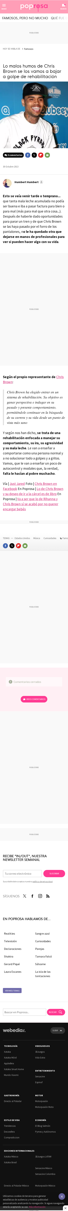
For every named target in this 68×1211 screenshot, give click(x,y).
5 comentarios (15, 155)
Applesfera (9, 1063)
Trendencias (10, 1125)
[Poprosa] (34, 6)
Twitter (34, 155)
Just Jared (17, 483)
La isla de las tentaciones (43, 974)
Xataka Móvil (10, 1057)
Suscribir (54, 873)
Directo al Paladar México (16, 1185)
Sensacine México (43, 1168)
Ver (35, 699)
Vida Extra (40, 1057)
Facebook (27, 155)
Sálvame (40, 964)
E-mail (47, 155)
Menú (4, 9)
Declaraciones (12, 949)
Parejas (39, 949)
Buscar (53, 1012)
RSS (48, 895)
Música (37, 538)
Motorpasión (41, 1101)
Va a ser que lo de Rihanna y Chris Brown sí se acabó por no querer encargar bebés (30, 504)
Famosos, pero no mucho (25, 17)
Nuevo (63, 9)
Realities (9, 933)
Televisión (10, 941)
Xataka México (11, 1156)
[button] (28, 182)
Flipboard (40, 155)
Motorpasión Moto (44, 1107)
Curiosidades (50, 538)
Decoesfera (9, 1131)
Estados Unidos (22, 538)
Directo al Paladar (13, 1101)
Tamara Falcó (43, 956)
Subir (55, 1030)
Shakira (8, 956)
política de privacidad (42, 881)
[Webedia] (14, 1032)
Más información (37, 1206)
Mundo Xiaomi (11, 1075)
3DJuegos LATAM (43, 1156)
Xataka (7, 1051)
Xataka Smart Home (14, 1069)
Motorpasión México (45, 1185)
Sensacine (40, 1076)
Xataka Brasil (10, 1162)
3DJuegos (40, 1051)
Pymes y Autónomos (45, 1131)
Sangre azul (42, 933)
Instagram (40, 895)
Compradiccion (11, 1137)
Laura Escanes (12, 971)
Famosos (28, 48)
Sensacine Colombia (45, 1174)
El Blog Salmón (42, 1125)
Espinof (38, 1082)
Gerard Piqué (12, 964)
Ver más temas (12, 990)
